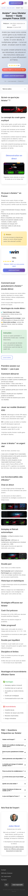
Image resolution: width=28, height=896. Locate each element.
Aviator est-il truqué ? (14, 739)
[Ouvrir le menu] (25, 3)
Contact (3, 870)
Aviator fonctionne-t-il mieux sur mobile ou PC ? (14, 790)
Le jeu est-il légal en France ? (14, 796)
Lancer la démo (7, 357)
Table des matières (14, 89)
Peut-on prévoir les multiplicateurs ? (14, 771)
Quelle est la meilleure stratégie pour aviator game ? (14, 745)
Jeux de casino (11, 7)
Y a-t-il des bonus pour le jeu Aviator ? (14, 777)
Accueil (3, 7)
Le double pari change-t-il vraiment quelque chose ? (14, 764)
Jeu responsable (6, 876)
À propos (4, 879)
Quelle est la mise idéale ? (14, 784)
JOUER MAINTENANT (16, 3)
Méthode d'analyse (6, 873)
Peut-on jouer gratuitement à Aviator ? (14, 752)
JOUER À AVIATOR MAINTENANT (14, 76)
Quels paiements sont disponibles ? (14, 759)
